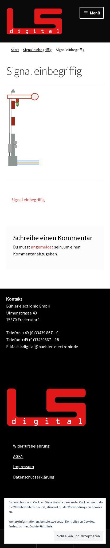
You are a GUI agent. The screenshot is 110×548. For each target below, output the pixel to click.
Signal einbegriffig (37, 49)
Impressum (23, 466)
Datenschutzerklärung (33, 477)
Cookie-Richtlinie (40, 526)
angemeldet (42, 247)
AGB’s (18, 456)
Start (15, 49)
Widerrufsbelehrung (31, 446)
